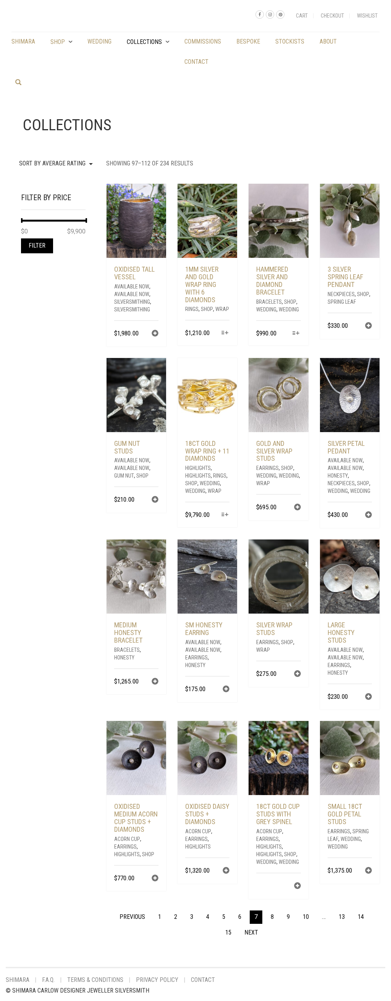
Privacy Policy (157, 979)
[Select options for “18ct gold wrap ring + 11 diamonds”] (224, 515)
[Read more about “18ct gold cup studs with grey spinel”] (297, 886)
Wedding (99, 41)
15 (228, 932)
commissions (202, 41)
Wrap (222, 309)
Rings (192, 309)
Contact (196, 61)
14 (361, 916)
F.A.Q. (48, 979)
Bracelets (269, 302)
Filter (37, 245)
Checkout (332, 16)
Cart (302, 16)
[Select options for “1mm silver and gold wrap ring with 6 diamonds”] (224, 333)
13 (342, 916)
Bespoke (248, 41)
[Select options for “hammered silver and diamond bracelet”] (296, 333)
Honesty (338, 476)
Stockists (289, 41)
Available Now (131, 286)
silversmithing (132, 309)
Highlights (198, 468)
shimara (23, 41)
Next (251, 932)
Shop (57, 41)
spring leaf (342, 302)
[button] (155, 334)
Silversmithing (132, 302)
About (328, 41)
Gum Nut (124, 476)
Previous (132, 916)
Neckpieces (341, 294)
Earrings (267, 468)
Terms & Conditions (95, 979)
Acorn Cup (127, 839)
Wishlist (367, 16)
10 (306, 916)
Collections (144, 41)
